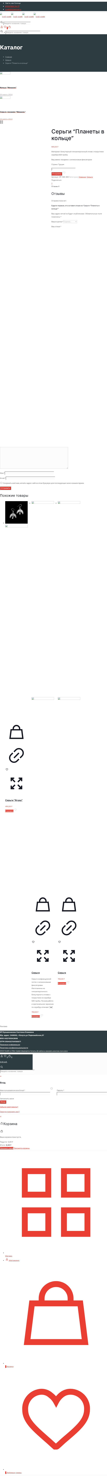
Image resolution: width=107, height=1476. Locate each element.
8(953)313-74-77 (12, 6)
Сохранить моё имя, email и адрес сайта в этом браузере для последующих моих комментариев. (43, 483)
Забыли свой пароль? (9, 1107)
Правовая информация (10, 1044)
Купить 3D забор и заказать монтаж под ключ (49, 1051)
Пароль (66, 1090)
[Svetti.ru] (22, 16)
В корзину (56, 173)
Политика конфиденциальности (14, 1048)
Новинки (82, 177)
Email (3, 478)
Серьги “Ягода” (14, 800)
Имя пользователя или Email (18, 1090)
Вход (3, 1102)
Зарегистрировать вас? (10, 1111)
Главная (8, 57)
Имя (2, 473)
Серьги (8, 60)
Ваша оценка (57, 221)
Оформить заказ (6, 1148)
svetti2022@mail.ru (13, 9)
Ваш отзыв (56, 226)
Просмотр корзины (22, 1148)
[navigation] (53, 1132)
